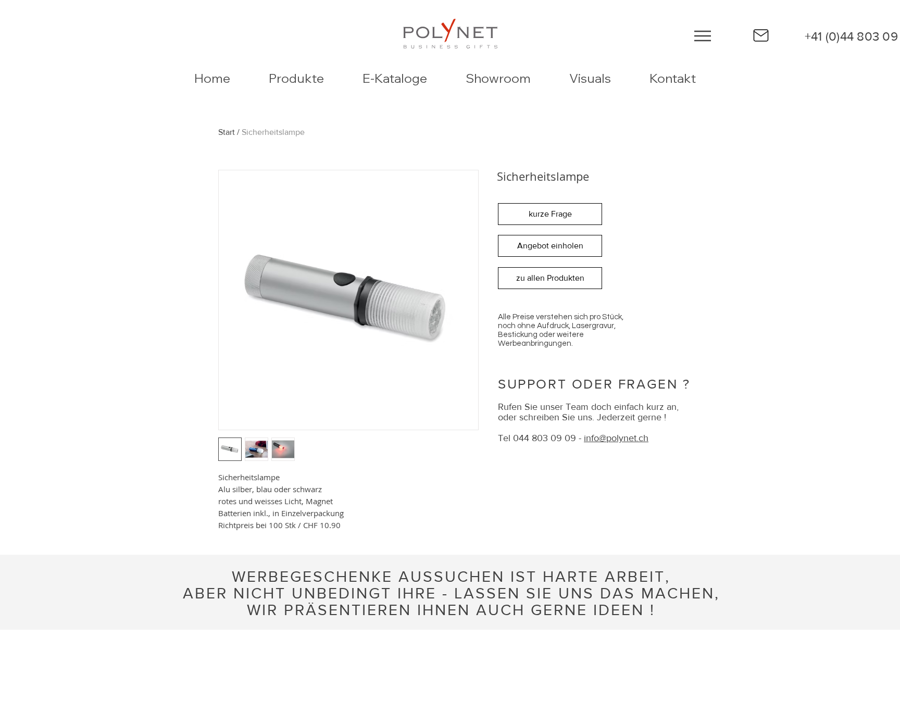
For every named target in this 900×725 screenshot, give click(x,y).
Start (226, 132)
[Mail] (761, 35)
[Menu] (702, 36)
